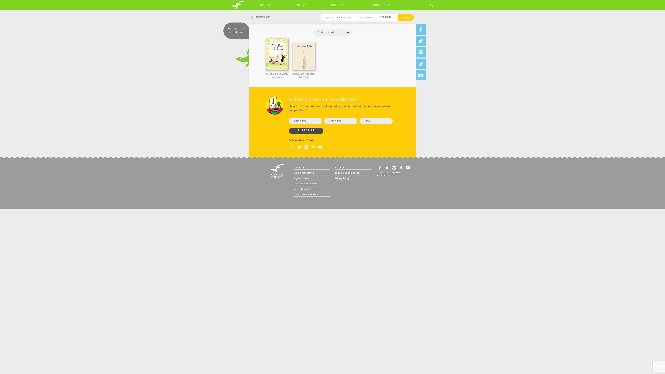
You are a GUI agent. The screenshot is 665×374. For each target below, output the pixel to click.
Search (405, 17)
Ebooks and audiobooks (347, 173)
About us (379, 5)
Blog (297, 5)
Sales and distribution (305, 184)
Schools (334, 5)
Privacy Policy (342, 178)
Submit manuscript (304, 173)
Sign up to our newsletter (236, 30)
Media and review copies (307, 195)
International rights (304, 189)
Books (265, 5)
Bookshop (262, 17)
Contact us (299, 168)
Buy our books (301, 178)
